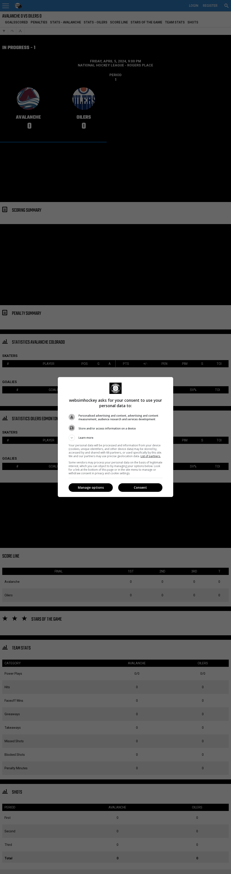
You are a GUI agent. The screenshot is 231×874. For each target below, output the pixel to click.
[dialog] (115, 437)
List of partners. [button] (151, 456)
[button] (115, 438)
